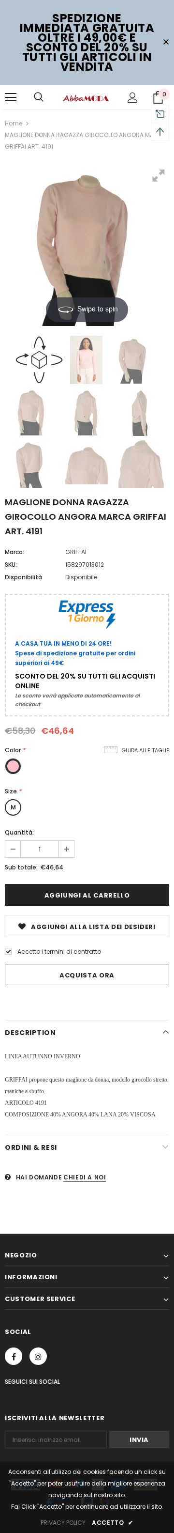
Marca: (14, 552)
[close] (166, 42)
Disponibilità (23, 577)
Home (13, 123)
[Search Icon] (39, 97)
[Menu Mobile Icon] (10, 97)
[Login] (133, 98)
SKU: (11, 564)
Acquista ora (87, 975)
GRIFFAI (76, 552)
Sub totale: (21, 867)
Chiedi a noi (84, 1177)
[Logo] (86, 97)
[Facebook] (13, 1356)
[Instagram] (38, 1356)
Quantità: (19, 832)
